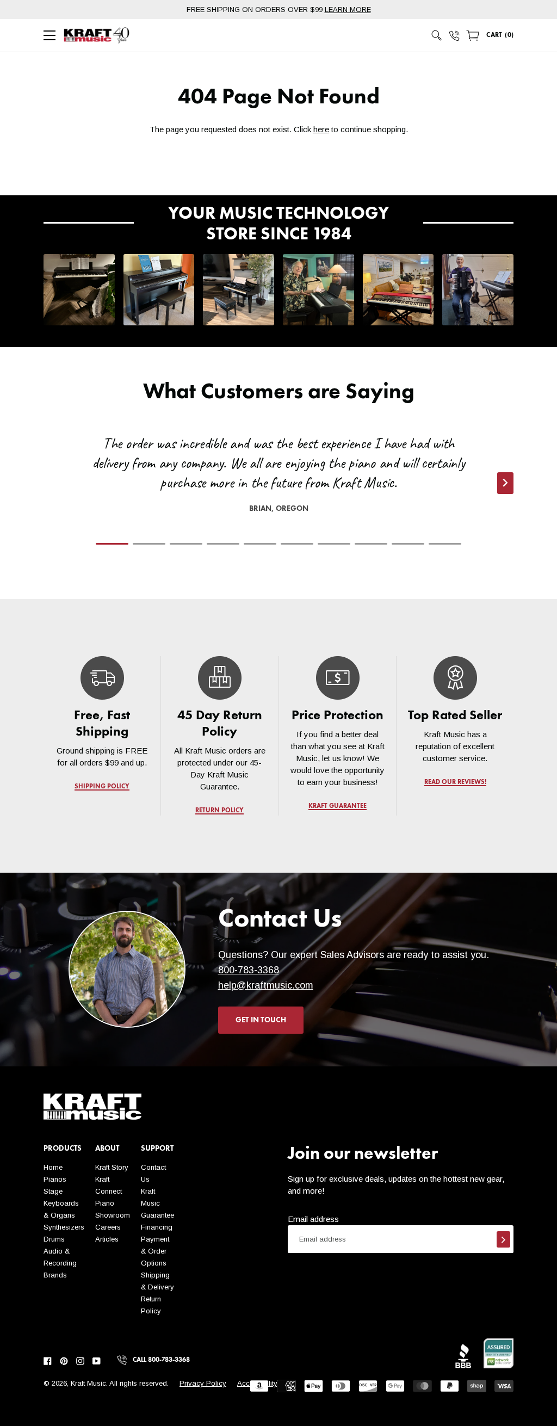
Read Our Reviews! (455, 782)
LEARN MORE (348, 9)
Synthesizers (64, 1227)
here (321, 129)
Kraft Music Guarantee (157, 1203)
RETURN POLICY (220, 810)
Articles (107, 1239)
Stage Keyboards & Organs (61, 1203)
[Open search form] (436, 35)
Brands (55, 1275)
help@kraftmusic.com (265, 985)
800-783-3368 (248, 970)
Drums (54, 1239)
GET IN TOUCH (261, 1020)
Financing (156, 1227)
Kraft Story (111, 1167)
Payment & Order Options (155, 1251)
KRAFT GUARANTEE (337, 806)
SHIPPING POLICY (102, 786)
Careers (108, 1227)
